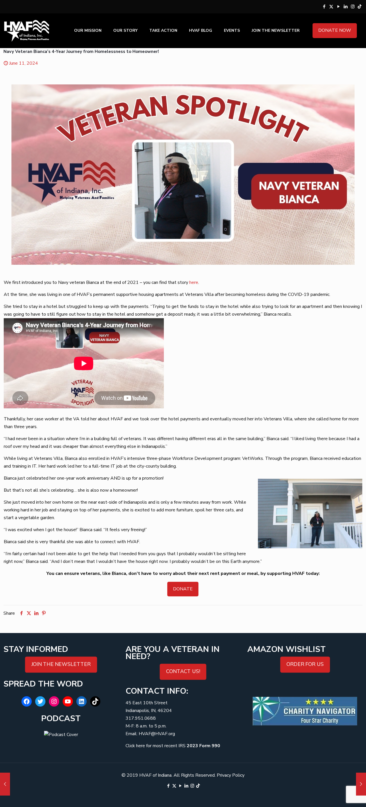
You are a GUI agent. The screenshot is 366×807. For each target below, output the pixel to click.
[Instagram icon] (353, 6)
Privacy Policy (230, 775)
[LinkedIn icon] (345, 6)
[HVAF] (26, 30)
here (193, 282)
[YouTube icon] (338, 6)
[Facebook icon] (324, 6)
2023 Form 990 (203, 746)
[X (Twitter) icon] (331, 6)
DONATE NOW (334, 30)
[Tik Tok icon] (359, 6)
